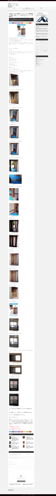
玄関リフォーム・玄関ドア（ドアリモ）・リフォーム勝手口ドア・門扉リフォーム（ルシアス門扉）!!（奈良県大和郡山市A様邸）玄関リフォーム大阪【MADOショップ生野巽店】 (15, 447)
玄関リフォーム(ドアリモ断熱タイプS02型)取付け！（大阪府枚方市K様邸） (30, 443)
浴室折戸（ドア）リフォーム (39, 63)
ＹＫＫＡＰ (18, 19)
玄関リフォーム (15, 18)
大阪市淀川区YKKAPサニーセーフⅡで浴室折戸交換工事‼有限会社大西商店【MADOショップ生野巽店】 (27, 484)
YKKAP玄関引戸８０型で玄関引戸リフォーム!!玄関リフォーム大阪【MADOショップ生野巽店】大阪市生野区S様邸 (15, 484)
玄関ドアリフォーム (21, 19)
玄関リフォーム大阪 (14, 19)
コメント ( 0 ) (27, 454)
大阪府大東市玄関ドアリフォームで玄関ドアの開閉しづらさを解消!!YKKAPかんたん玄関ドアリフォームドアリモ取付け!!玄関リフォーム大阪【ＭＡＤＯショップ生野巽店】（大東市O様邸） (15, 439)
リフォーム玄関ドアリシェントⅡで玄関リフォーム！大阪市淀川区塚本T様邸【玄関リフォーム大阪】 (15, 443)
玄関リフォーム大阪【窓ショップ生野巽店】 (13, 5)
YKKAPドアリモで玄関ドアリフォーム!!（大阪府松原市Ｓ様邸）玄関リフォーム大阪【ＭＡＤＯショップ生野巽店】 (42, 31)
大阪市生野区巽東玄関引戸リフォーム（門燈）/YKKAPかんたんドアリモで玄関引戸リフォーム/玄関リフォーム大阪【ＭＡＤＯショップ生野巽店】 (29, 438)
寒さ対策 (24, 19)
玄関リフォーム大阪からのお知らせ (40, 59)
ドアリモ (11, 19)
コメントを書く (11, 20)
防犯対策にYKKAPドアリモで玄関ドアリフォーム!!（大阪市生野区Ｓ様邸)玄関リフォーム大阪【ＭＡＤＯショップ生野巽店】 (30, 447)
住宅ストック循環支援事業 (28, 19)
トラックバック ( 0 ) (15, 454)
